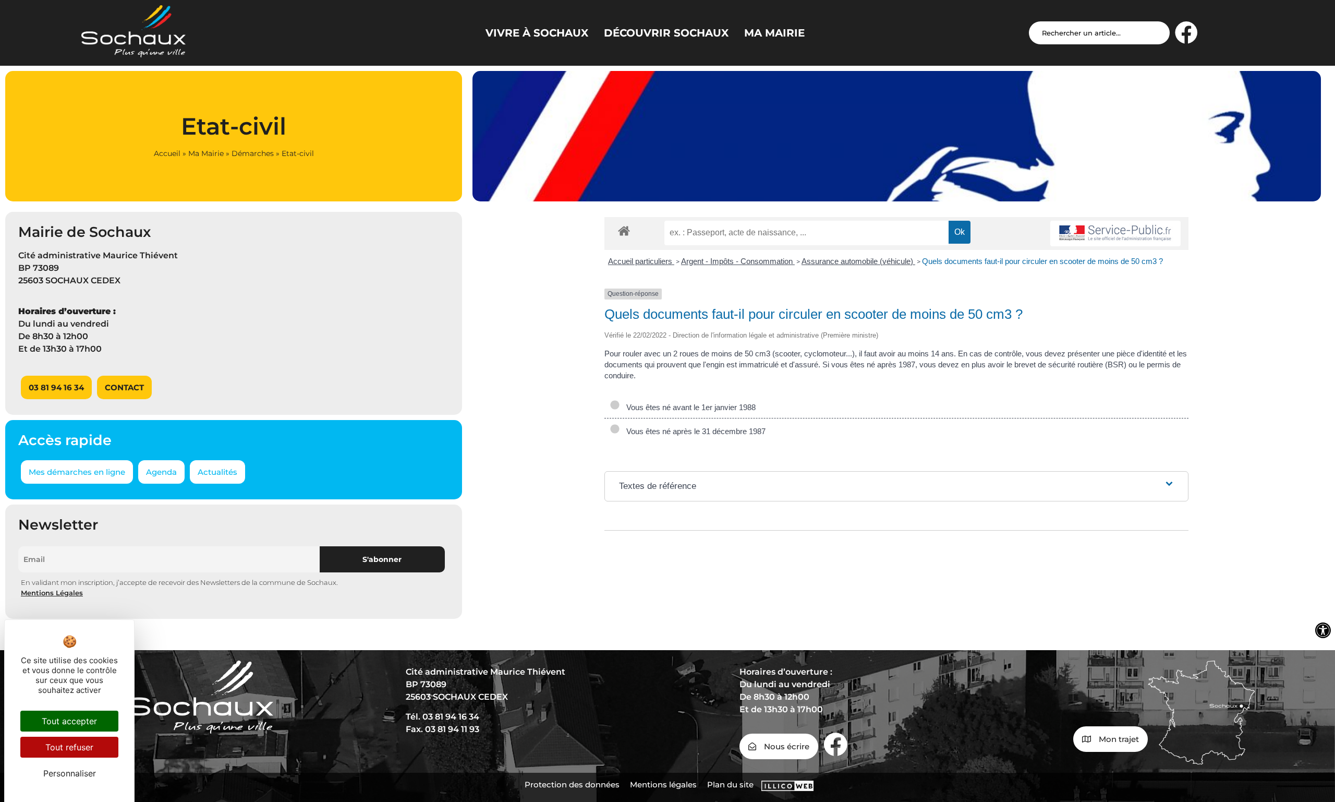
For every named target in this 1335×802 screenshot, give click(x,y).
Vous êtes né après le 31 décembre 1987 (694, 431)
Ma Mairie (206, 153)
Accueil (167, 153)
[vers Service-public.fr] (1115, 233)
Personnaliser (69, 773)
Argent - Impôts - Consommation (738, 261)
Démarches (253, 153)
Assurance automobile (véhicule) (858, 261)
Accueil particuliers (641, 261)
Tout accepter (69, 721)
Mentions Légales (52, 593)
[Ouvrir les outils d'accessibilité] (1323, 630)
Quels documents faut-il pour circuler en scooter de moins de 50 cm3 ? (1042, 261)
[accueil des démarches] (624, 230)
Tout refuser (69, 747)
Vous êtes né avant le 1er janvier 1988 (689, 407)
